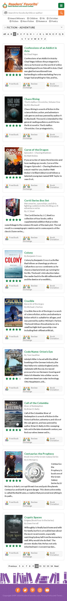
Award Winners (17, 18)
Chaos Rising (31, 98)
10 (37, 566)
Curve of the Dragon (36, 149)
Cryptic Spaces (33, 517)
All (4, 34)
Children (33, 18)
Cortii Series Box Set (36, 200)
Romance (42, 21)
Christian (53, 18)
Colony (28, 252)
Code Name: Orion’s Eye (38, 351)
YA (43, 18)
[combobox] (33, 12)
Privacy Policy (47, 595)
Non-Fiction (28, 21)
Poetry (54, 21)
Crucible (29, 300)
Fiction (15, 21)
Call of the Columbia (36, 402)
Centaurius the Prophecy (39, 453)
